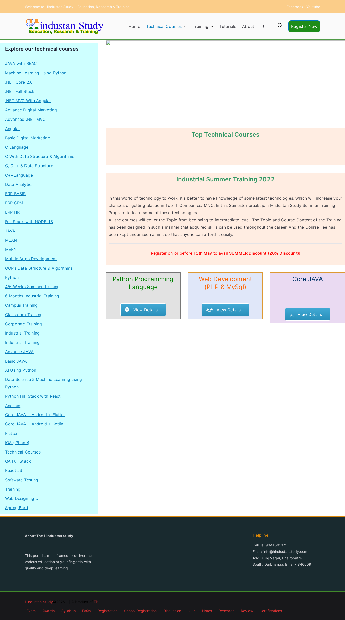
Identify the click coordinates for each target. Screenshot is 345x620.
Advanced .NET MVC (25, 119)
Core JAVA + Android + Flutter (35, 414)
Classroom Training (24, 314)
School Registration (140, 611)
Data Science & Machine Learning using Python (43, 383)
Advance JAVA (19, 351)
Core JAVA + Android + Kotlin (34, 423)
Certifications (271, 611)
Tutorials (227, 26)
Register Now (304, 26)
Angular (12, 128)
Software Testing (21, 479)
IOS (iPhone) (17, 442)
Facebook (295, 7)
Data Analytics (19, 184)
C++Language (19, 175)
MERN (11, 249)
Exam (31, 611)
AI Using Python (20, 370)
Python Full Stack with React (33, 396)
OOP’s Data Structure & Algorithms (38, 268)
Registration (107, 611)
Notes (207, 611)
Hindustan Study (39, 602)
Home (134, 26)
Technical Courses (164, 26)
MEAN (11, 240)
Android (12, 405)
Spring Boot (16, 507)
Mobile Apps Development (31, 258)
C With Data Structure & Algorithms (39, 156)
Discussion (172, 611)
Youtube (313, 7)
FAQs (86, 611)
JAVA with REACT (22, 63)
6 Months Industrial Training (32, 295)
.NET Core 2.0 (19, 82)
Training (200, 26)
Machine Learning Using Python (36, 72)
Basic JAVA (16, 361)
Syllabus (68, 611)
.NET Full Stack (19, 91)
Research (226, 611)
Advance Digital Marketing (31, 109)
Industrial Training (22, 333)
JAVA (10, 230)
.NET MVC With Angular (28, 100)
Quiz (191, 611)
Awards (48, 611)
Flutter (11, 433)
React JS (13, 470)
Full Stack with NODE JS (29, 221)
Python (12, 277)
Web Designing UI (22, 498)
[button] (184, 26)
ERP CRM (14, 202)
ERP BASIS (15, 193)
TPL (97, 602)
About (248, 26)
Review (247, 611)
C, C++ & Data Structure (29, 165)
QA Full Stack (18, 461)
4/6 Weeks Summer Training (32, 286)
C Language (17, 147)
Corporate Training (23, 323)
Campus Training (21, 305)
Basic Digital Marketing (27, 137)
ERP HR (12, 212)
